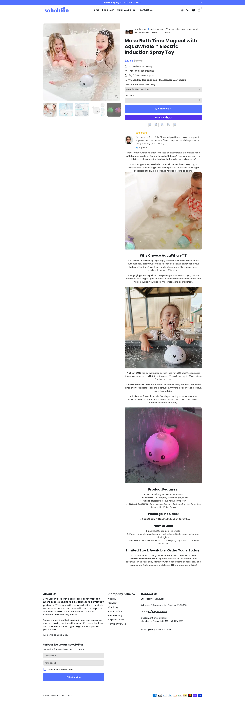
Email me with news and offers (60, 669)
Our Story (113, 607)
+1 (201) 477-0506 (157, 611)
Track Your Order (127, 10)
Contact (112, 602)
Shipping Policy (116, 619)
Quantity (129, 95)
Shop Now (108, 10)
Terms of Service (117, 623)
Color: (140, 84)
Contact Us (146, 10)
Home (95, 10)
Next (116, 62)
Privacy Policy (115, 615)
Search (112, 598)
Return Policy (115, 611)
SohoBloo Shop (65, 695)
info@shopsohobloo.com (156, 629)
